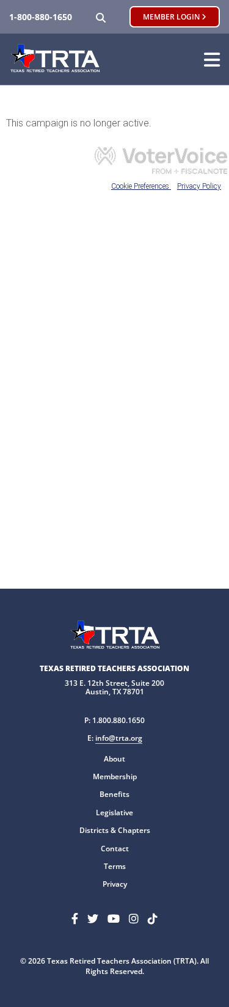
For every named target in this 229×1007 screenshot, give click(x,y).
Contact (115, 848)
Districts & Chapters (114, 830)
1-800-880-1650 (40, 17)
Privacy (115, 884)
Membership (115, 776)
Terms (115, 866)
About (114, 759)
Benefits (114, 794)
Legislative (114, 812)
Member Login (172, 17)
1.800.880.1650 (118, 720)
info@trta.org (118, 738)
